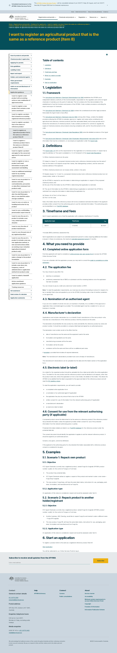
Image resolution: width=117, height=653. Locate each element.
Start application (47, 547)
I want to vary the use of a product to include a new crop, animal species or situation (20, 219)
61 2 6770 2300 (13, 597)
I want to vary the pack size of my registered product (21, 233)
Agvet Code (93, 141)
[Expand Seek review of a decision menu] (31, 293)
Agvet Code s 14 (50, 151)
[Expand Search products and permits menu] (31, 55)
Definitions (48, 68)
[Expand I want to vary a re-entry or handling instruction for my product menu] (31, 201)
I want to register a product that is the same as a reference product (68, 24)
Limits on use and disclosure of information (20, 87)
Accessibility (89, 596)
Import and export (16, 73)
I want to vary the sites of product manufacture (20, 227)
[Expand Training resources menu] (31, 286)
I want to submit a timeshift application (20, 277)
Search (103, 17)
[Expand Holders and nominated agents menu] (31, 76)
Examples (48, 79)
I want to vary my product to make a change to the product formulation (21, 257)
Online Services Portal (81, 12)
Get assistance (15, 291)
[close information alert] (107, 5)
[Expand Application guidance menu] (31, 91)
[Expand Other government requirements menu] (31, 80)
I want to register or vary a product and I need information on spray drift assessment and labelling (20, 164)
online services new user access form (81, 254)
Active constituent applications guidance (19, 282)
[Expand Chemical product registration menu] (31, 58)
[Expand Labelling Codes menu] (31, 69)
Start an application (51, 82)
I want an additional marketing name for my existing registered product (21, 174)
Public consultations (65, 596)
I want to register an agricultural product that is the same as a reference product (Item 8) (21, 133)
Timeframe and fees (51, 72)
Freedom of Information (92, 607)
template (47, 352)
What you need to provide (53, 75)
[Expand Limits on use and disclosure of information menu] (31, 86)
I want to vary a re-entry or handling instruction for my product (20, 204)
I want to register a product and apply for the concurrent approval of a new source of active (21, 154)
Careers (62, 593)
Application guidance (17, 92)
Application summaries (17, 298)
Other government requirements (16, 82)
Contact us (105, 11)
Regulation (82, 17)
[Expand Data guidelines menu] (31, 65)
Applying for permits (16, 62)
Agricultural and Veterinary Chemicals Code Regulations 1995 (63, 132)
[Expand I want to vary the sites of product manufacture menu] (31, 225)
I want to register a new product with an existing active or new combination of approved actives (21, 99)
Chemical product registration (20, 59)
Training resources (18, 287)
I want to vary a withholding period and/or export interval (21, 211)
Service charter (90, 593)
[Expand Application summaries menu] (31, 297)
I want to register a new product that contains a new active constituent (21, 108)
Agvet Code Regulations (94, 153)
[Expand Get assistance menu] (31, 290)
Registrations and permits (47, 17)
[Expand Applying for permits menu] (31, 62)
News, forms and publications (95, 11)
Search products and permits (19, 55)
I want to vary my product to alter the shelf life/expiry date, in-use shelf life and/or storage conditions (21, 195)
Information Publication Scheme (95, 609)
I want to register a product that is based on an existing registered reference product (21, 116)
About (72, 11)
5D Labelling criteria (54, 381)
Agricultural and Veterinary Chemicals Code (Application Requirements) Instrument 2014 (72, 138)
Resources (93, 17)
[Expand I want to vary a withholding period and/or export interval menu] (31, 209)
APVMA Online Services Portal (47, 3)
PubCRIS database (62, 206)
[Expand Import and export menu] (31, 73)
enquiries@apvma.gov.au (16, 600)
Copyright (88, 604)
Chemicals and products (66, 17)
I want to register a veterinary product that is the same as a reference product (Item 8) (21, 144)
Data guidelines (15, 66)
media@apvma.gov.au (15, 632)
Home (10, 24)
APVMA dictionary (39, 593)
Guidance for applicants (38, 24)
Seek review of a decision (18, 294)
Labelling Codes (15, 70)
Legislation (48, 65)
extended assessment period (80, 239)
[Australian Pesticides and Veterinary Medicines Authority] (18, 17)
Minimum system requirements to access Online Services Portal (95, 600)
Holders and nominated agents (20, 77)
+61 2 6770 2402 (24, 630)
